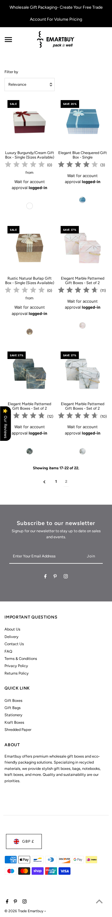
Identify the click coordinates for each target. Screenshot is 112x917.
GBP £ (28, 841)
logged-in (38, 187)
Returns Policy (16, 673)
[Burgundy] (30, 206)
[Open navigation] (18, 39)
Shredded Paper (17, 729)
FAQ (8, 651)
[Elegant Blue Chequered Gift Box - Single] (83, 122)
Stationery (13, 715)
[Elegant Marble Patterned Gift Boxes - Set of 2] (83, 248)
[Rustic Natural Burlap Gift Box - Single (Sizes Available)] (29, 248)
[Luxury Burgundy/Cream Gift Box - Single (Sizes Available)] (29, 122)
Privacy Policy (16, 665)
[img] (24, 165)
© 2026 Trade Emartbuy (24, 911)
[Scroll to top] (99, 901)
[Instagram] (66, 577)
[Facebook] (45, 577)
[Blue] (82, 200)
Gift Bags (12, 707)
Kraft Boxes (14, 722)
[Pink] (82, 325)
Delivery (11, 636)
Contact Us (14, 644)
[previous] (44, 481)
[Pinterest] (55, 577)
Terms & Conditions (20, 658)
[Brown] (30, 332)
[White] (82, 451)
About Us (12, 629)
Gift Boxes (13, 700)
